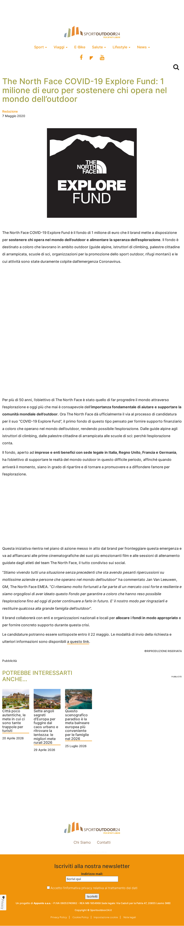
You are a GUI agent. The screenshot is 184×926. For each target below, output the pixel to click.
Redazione (10, 111)
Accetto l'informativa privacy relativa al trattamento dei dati (93, 888)
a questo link (78, 641)
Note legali (129, 917)
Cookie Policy (80, 917)
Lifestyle (120, 47)
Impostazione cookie (92, 852)
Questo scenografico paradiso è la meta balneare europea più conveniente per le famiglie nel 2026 (77, 725)
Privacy (2, 904)
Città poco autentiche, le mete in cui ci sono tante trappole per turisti (14, 721)
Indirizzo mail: (92, 874)
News (142, 47)
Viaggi (59, 47)
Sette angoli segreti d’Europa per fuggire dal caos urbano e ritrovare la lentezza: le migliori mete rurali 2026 (46, 727)
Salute (98, 47)
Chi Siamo (82, 842)
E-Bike (79, 47)
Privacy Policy (58, 917)
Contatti (104, 842)
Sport (39, 47)
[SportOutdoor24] (92, 31)
